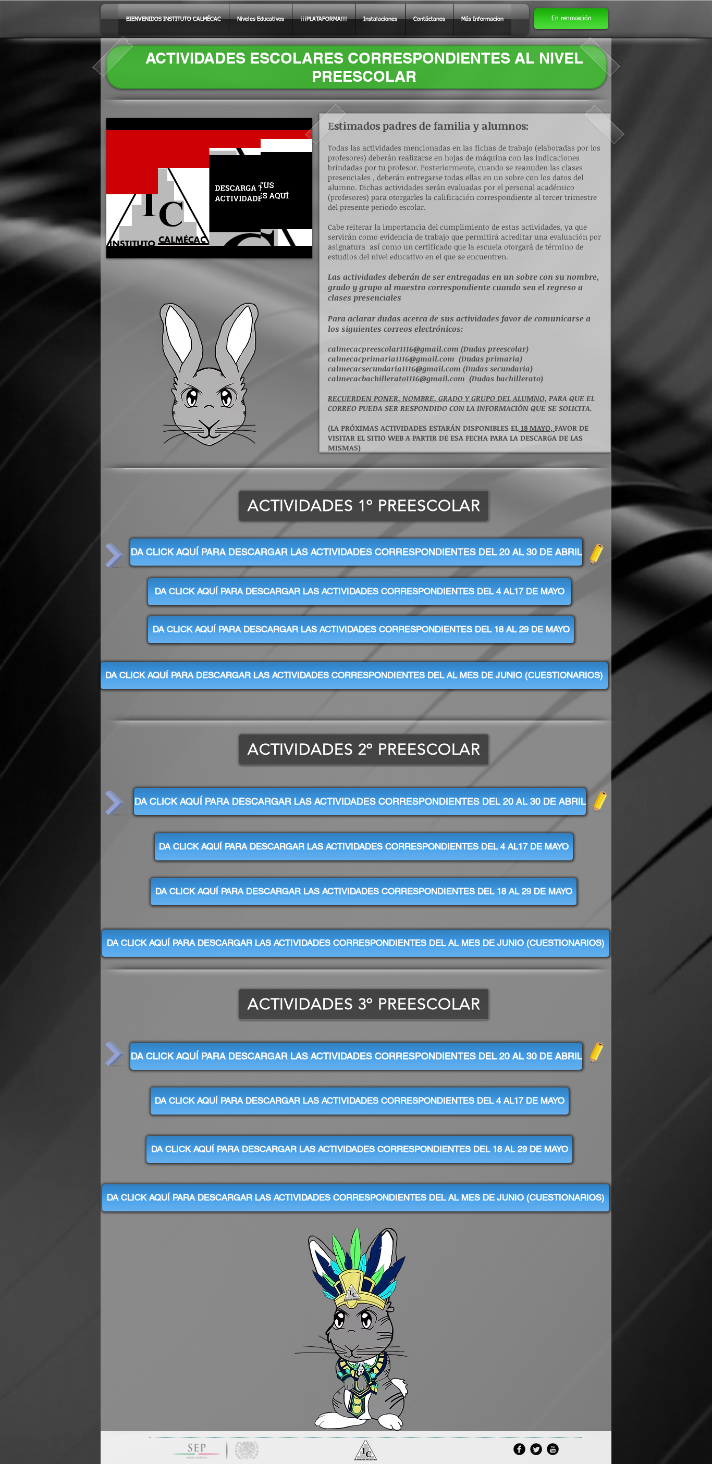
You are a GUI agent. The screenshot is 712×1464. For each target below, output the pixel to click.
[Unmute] (137, 244)
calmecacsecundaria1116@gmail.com (394, 368)
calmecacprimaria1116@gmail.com (391, 359)
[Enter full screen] (298, 244)
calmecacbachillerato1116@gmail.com (396, 378)
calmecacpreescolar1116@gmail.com (393, 349)
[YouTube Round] (553, 1449)
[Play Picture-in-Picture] (280, 244)
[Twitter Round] (536, 1449)
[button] (571, 18)
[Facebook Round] (519, 1449)
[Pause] (120, 244)
